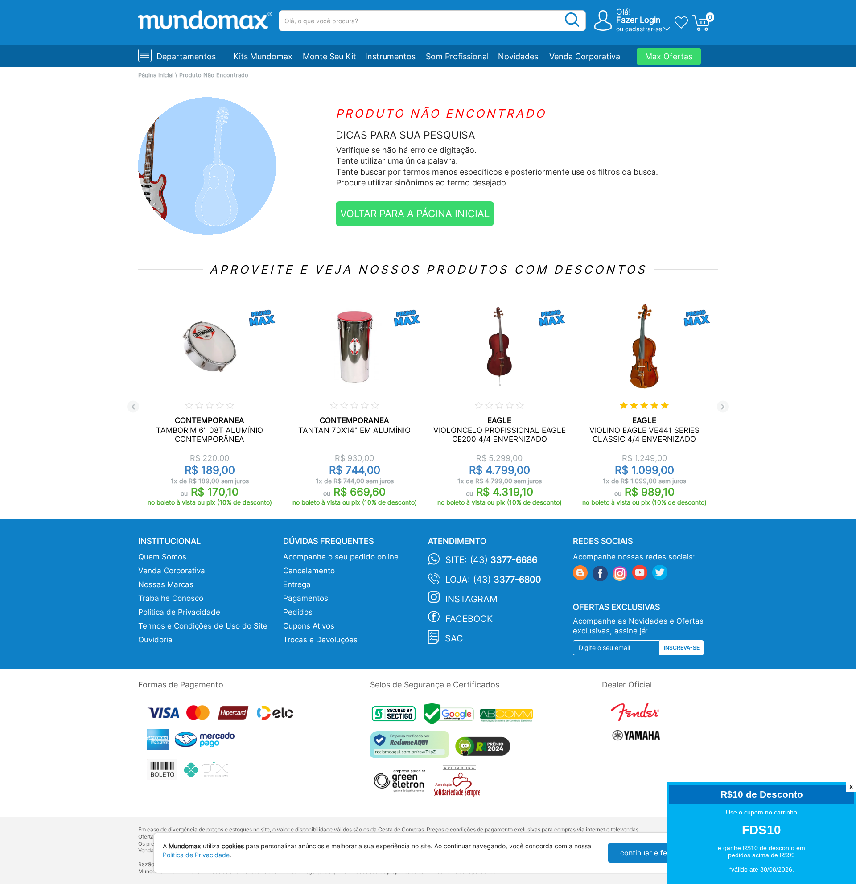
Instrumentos (390, 56)
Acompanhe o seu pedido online (341, 556)
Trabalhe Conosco (170, 598)
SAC (454, 638)
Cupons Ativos (308, 625)
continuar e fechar (651, 852)
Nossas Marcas (165, 584)
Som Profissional (457, 56)
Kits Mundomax (262, 56)
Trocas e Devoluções (320, 639)
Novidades (518, 56)
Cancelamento (309, 570)
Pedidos (298, 612)
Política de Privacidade (179, 612)
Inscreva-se (682, 647)
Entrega (297, 584)
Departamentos (186, 56)
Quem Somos (162, 556)
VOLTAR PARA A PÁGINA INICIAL (415, 213)
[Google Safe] (452, 716)
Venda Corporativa (584, 56)
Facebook (469, 618)
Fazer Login (638, 20)
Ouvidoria (155, 639)
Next (723, 407)
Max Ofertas (668, 56)
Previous (133, 407)
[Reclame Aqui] (411, 748)
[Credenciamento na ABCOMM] (508, 716)
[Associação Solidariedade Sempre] (459, 783)
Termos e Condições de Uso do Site (203, 625)
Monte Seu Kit (329, 56)
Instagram (471, 599)
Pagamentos (305, 598)
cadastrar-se (643, 29)
